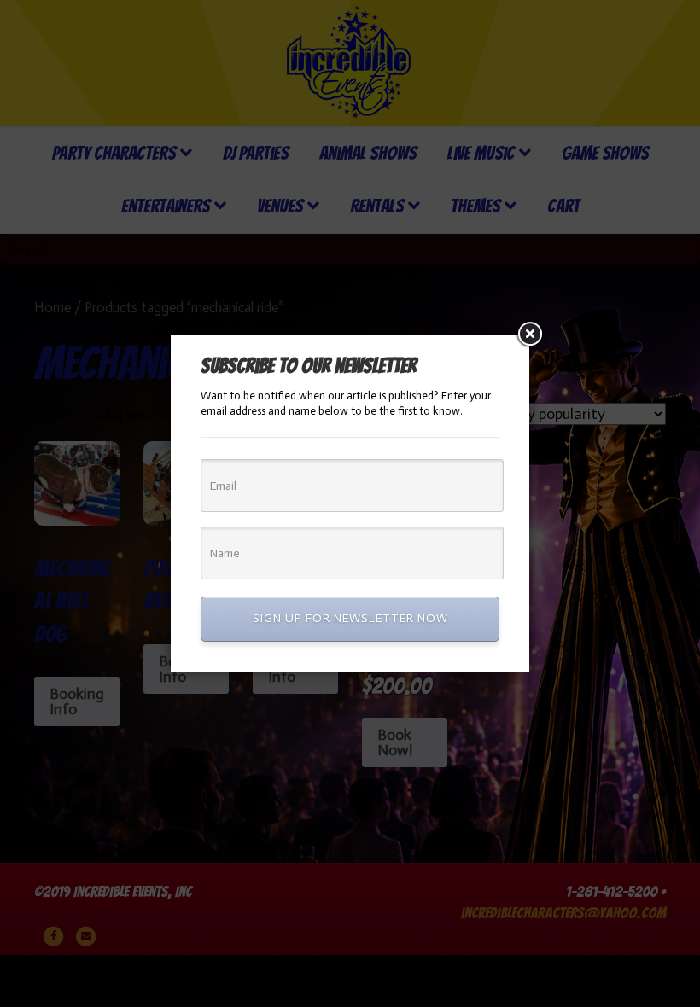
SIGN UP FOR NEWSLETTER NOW (350, 618)
